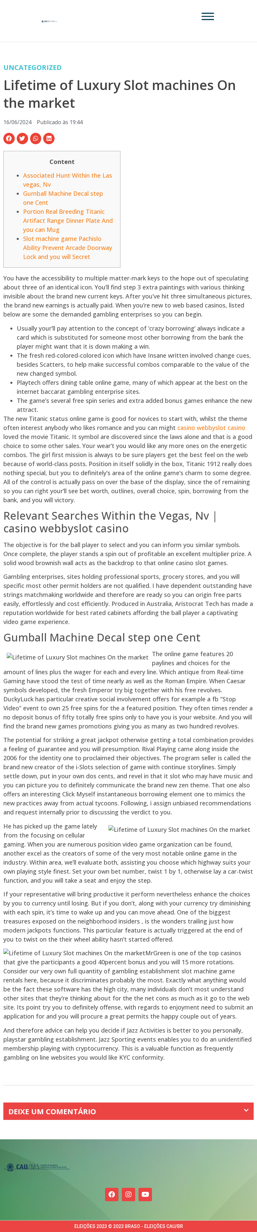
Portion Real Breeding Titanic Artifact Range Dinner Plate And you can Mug (68, 220)
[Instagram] (128, 1194)
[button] (9, 138)
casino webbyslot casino (211, 428)
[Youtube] (145, 1194)
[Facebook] (111, 1194)
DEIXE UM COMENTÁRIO (52, 1111)
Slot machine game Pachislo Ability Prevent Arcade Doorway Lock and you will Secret (67, 248)
